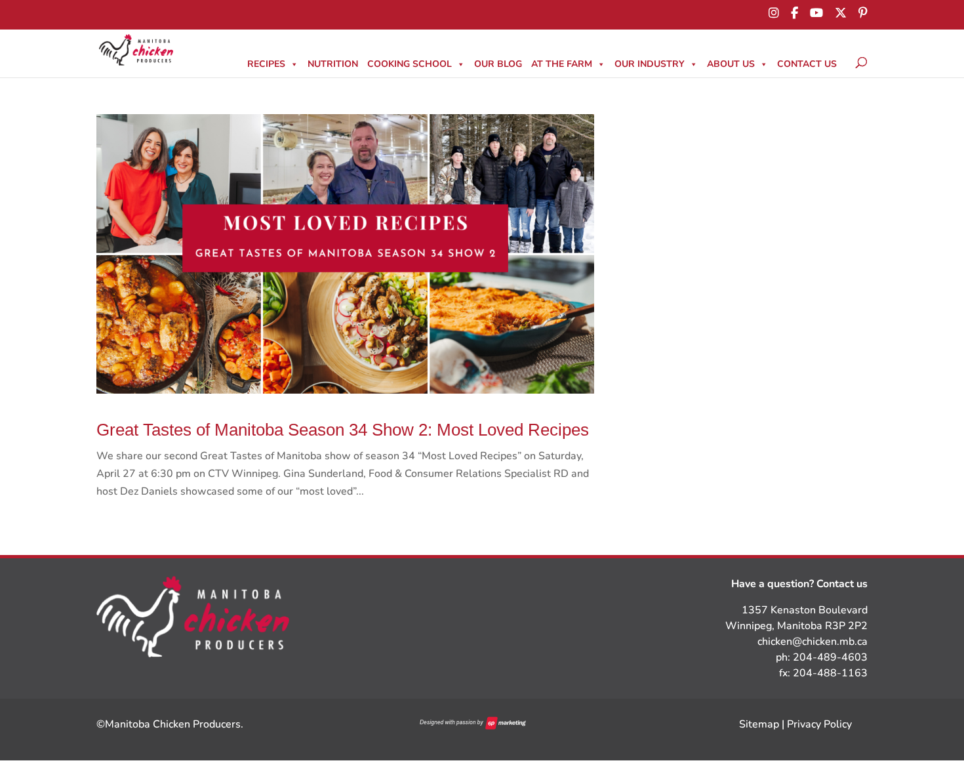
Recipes (266, 64)
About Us (731, 64)
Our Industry (649, 64)
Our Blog (498, 64)
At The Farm (561, 64)
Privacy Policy (819, 724)
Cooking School (409, 64)
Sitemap (759, 724)
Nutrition (333, 64)
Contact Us (807, 64)
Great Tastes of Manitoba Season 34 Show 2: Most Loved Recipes (342, 430)
